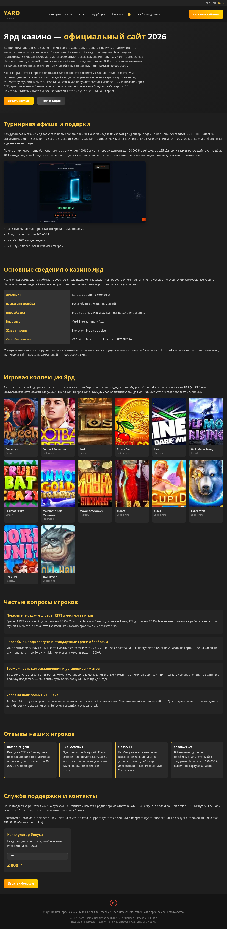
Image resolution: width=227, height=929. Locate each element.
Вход (221, 3)
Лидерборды (97, 14)
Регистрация (51, 101)
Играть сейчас (18, 101)
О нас (81, 14)
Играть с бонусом (21, 883)
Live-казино (120, 14)
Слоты (69, 14)
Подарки (55, 14)
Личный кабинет (206, 14)
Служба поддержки (147, 14)
